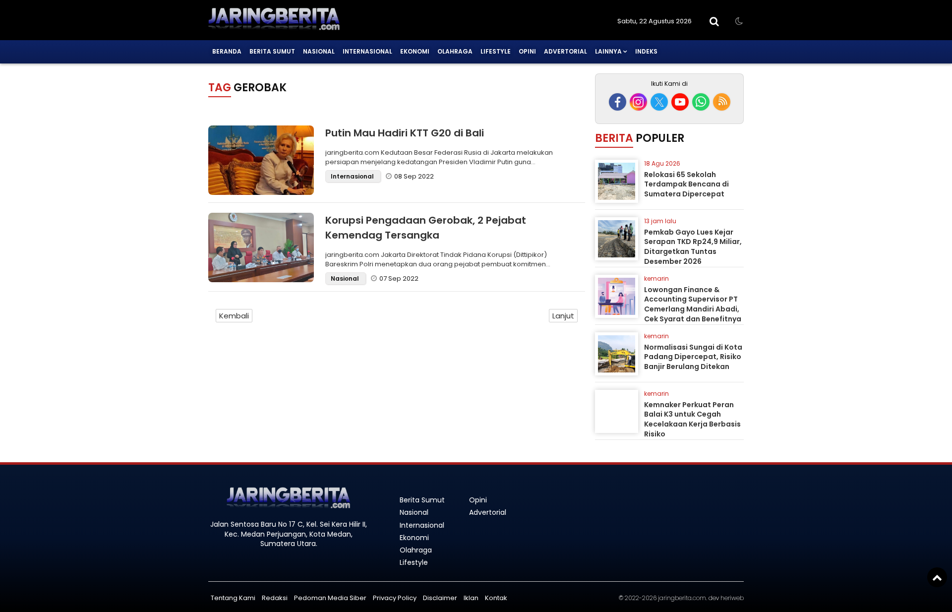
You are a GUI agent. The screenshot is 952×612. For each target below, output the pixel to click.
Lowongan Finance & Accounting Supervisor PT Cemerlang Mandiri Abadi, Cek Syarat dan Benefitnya (692, 304)
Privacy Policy (394, 598)
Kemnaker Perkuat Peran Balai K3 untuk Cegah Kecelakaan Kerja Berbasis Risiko (692, 419)
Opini (527, 51)
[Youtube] (680, 102)
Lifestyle (495, 51)
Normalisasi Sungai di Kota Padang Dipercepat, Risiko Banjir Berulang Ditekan (693, 356)
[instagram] (638, 102)
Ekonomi (414, 51)
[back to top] (937, 577)
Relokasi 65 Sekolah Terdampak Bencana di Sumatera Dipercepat (686, 184)
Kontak (496, 598)
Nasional (319, 51)
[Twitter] (659, 102)
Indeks (646, 51)
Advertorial (565, 51)
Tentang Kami (233, 598)
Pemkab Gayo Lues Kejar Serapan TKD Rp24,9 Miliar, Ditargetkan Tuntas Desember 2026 (693, 246)
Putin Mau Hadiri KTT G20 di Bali (404, 133)
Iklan (471, 598)
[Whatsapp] (701, 102)
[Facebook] (617, 102)
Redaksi (275, 598)
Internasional (367, 51)
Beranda (226, 51)
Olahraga (455, 51)
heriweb (732, 598)
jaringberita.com (682, 598)
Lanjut (563, 315)
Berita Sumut (272, 51)
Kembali (234, 315)
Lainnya (608, 51)
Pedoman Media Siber (330, 598)
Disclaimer (440, 598)
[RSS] (721, 102)
